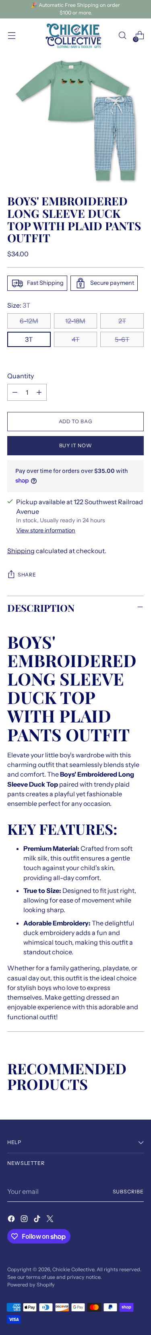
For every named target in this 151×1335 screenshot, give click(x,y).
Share (27, 575)
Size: (18, 305)
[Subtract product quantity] (15, 392)
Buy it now (75, 445)
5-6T (122, 339)
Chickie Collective (73, 1269)
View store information (45, 530)
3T (29, 339)
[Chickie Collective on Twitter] (51, 1220)
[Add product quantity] (39, 392)
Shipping (21, 551)
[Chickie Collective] (76, 36)
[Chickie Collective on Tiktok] (38, 1220)
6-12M (29, 321)
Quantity (20, 376)
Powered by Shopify (31, 1285)
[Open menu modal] (11, 35)
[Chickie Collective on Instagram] (25, 1220)
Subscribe (128, 1192)
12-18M (75, 321)
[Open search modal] (122, 35)
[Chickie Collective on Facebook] (12, 1220)
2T (122, 321)
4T (75, 339)
